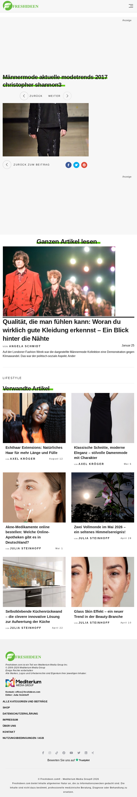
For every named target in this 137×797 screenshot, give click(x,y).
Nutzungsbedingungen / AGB (23, 738)
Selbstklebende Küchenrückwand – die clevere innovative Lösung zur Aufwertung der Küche (34, 616)
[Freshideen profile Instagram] (50, 752)
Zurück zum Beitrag (30, 164)
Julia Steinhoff (25, 548)
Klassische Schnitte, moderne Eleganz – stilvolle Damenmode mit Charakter (100, 453)
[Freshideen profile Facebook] (43, 752)
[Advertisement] (68, 44)
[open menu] (131, 6)
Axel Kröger (23, 458)
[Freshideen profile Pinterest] (64, 752)
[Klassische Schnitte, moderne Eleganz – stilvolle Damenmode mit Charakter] (102, 418)
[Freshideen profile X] (79, 752)
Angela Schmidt (25, 346)
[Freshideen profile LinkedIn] (86, 752)
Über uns (9, 725)
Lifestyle (12, 378)
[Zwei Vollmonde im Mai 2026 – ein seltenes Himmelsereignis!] (102, 497)
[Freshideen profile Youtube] (72, 752)
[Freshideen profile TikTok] (57, 752)
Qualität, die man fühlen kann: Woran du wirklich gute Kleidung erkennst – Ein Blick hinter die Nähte (65, 330)
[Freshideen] (20, 6)
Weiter (55, 95)
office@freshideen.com (27, 692)
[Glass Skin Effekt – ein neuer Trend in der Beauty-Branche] (102, 582)
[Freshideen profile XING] (93, 752)
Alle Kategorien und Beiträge (25, 701)
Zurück (35, 95)
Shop (6, 707)
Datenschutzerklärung (20, 713)
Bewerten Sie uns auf (61, 760)
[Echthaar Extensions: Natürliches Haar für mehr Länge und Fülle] (34, 418)
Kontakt (9, 731)
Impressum (10, 719)
